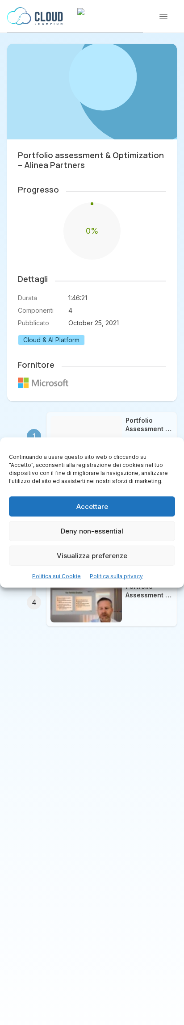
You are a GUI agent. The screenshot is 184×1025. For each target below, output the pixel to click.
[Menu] (163, 16)
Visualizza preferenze (92, 555)
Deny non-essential (92, 531)
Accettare (92, 506)
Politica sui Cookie (56, 576)
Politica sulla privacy (116, 576)
